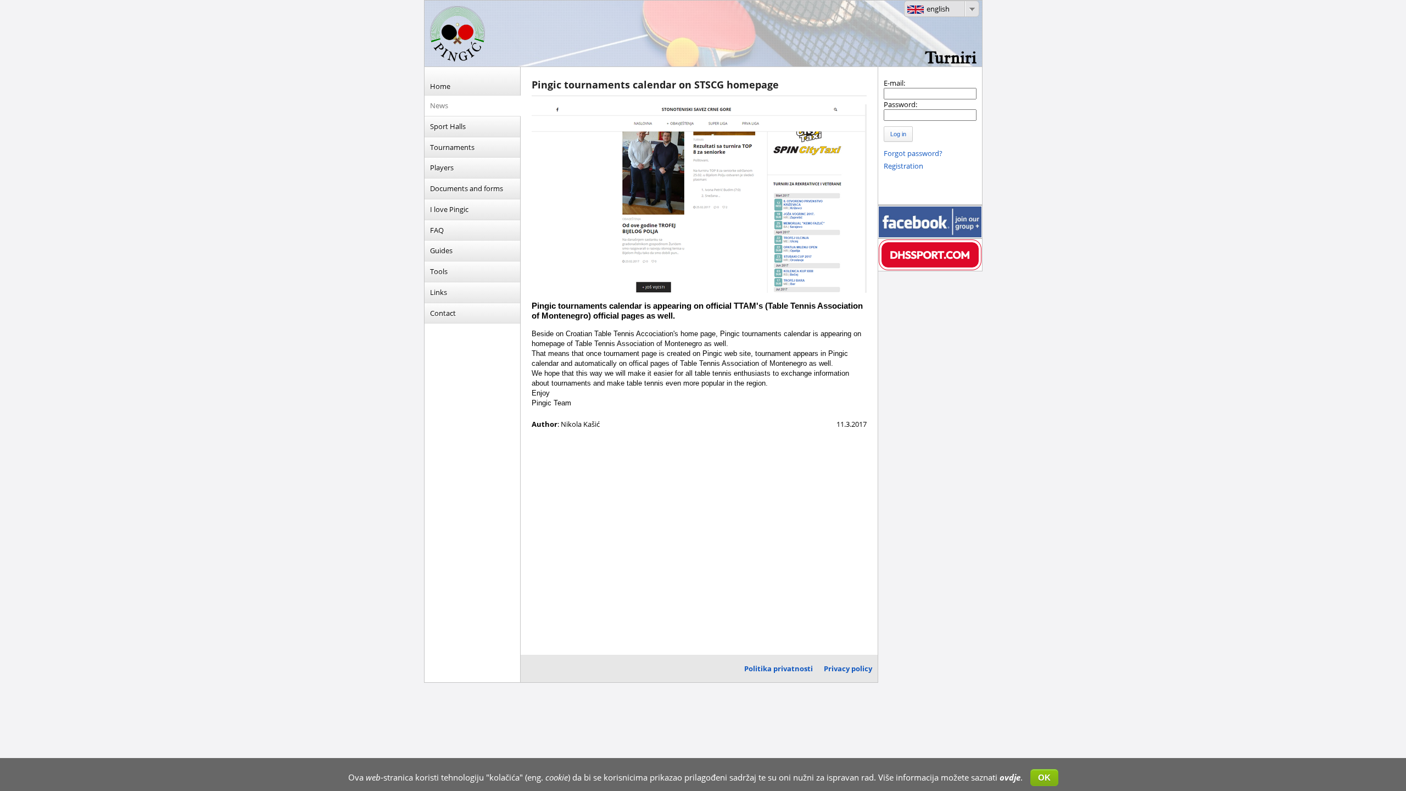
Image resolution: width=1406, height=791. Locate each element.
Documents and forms (466, 188)
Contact (443, 313)
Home (440, 86)
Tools (439, 271)
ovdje (1010, 777)
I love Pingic (449, 209)
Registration (903, 166)
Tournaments (452, 147)
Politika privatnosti (778, 668)
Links (438, 292)
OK (1044, 777)
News (439, 105)
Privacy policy (848, 668)
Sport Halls (448, 126)
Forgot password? (913, 153)
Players (442, 167)
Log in (898, 134)
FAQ (437, 230)
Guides (441, 250)
